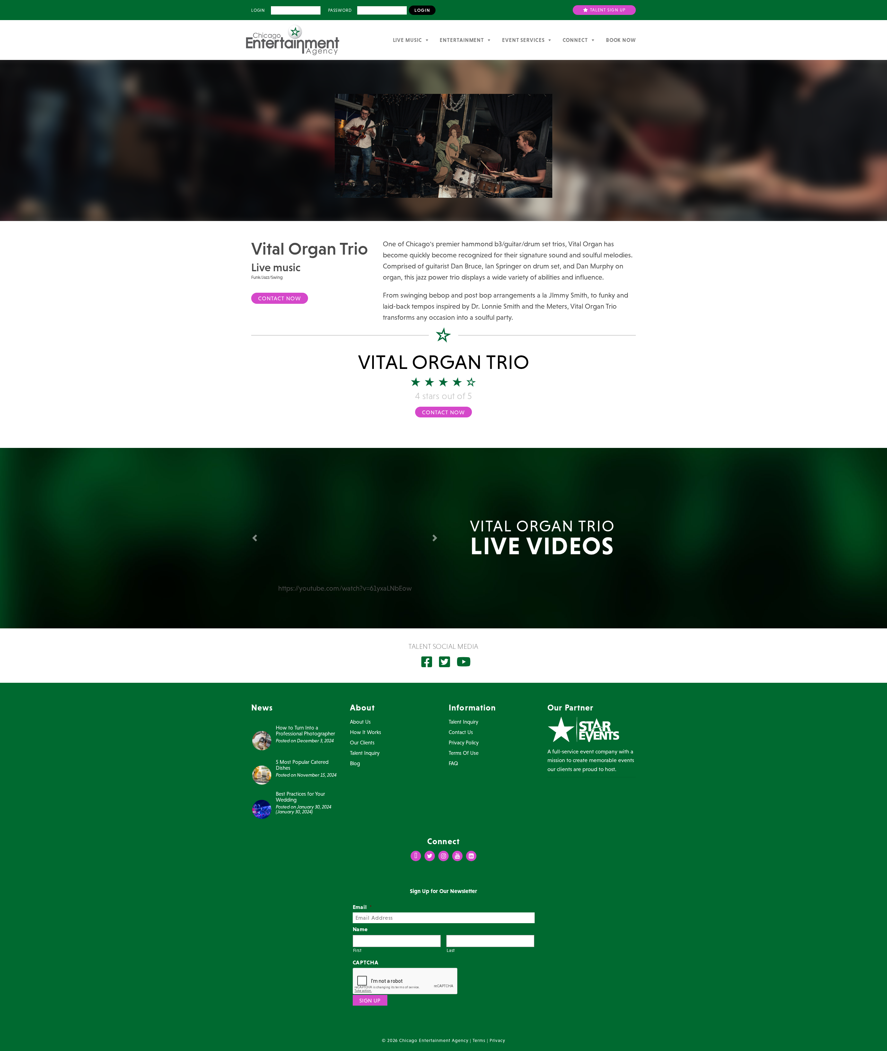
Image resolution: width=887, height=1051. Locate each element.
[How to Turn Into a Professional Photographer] (261, 740)
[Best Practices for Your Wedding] (261, 808)
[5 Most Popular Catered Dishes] (261, 774)
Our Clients (362, 742)
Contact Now (279, 298)
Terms (479, 1040)
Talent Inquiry (364, 753)
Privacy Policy (463, 742)
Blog (355, 763)
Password (339, 10)
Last (451, 950)
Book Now (621, 40)
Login (258, 10)
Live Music (407, 40)
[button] (256, 538)
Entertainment (462, 40)
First (357, 950)
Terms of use (463, 753)
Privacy (498, 1040)
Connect (575, 40)
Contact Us (461, 732)
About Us (360, 722)
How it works (365, 732)
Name (360, 929)
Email (362, 907)
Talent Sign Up (607, 10)
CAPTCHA (366, 962)
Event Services (523, 40)
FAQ (453, 763)
